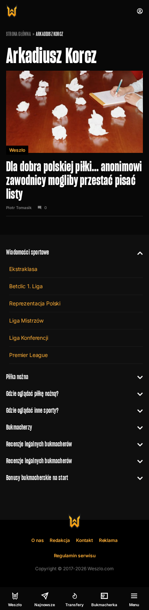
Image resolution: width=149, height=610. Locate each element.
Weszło (17, 150)
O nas (37, 540)
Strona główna (18, 34)
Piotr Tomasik (19, 207)
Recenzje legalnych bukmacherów (39, 444)
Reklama (108, 540)
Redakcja (60, 540)
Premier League (28, 355)
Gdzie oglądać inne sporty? (32, 410)
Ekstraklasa (23, 269)
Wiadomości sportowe (27, 252)
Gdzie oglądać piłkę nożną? (32, 393)
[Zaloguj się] (140, 11)
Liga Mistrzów (26, 320)
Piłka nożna (17, 376)
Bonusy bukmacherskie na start (37, 477)
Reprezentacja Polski (34, 303)
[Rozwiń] (137, 252)
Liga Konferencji (28, 337)
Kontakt (84, 540)
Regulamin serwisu (75, 555)
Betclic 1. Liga (26, 286)
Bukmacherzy (19, 427)
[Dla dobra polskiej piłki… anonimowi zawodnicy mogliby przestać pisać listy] (74, 142)
